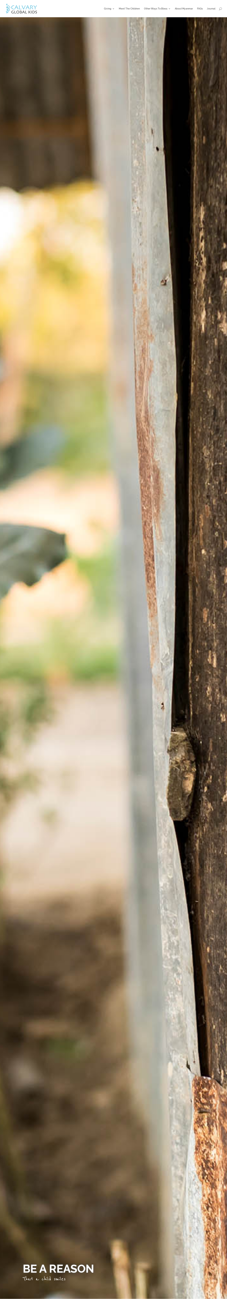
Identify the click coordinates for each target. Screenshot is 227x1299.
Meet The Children (129, 8)
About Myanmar (184, 8)
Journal (211, 8)
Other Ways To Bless (155, 8)
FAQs (200, 8)
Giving (107, 8)
